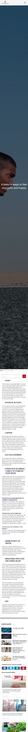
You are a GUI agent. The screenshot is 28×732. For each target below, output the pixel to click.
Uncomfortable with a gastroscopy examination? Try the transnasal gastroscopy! (12, 691)
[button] (4, 668)
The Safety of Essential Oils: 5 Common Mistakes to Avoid (18, 658)
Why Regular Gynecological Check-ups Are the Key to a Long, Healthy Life (19, 642)
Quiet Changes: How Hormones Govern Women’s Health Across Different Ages (18, 650)
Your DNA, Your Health (18, 628)
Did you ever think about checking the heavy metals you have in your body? (13, 714)
